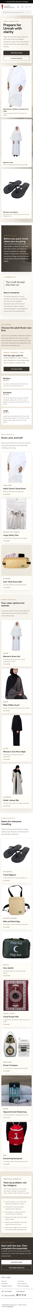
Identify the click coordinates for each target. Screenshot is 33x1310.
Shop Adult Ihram (16, 53)
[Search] (28, 12)
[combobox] (16, 12)
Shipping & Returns (7, 1286)
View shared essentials (16, 1268)
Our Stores (21, 1281)
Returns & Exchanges (23, 1286)
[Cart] (22, 6)
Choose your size (16, 58)
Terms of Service (22, 1283)
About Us (4, 1281)
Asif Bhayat (10, 1306)
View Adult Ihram (16, 369)
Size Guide (4, 1283)
